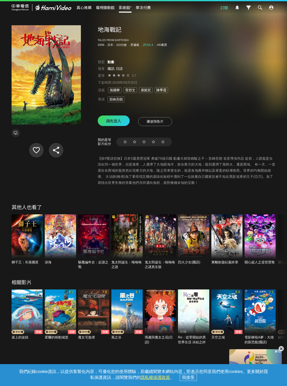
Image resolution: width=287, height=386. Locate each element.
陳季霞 (161, 90)
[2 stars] (134, 142)
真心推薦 (84, 7)
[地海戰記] (36, 150)
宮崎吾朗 (116, 99)
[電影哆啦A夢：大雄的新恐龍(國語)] (260, 317)
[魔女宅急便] (93, 314)
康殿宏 (146, 90)
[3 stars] (144, 142)
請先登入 (113, 120)
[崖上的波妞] (27, 314)
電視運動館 (105, 7)
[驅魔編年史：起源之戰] (93, 241)
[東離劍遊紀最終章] (227, 239)
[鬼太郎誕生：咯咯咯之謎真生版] (160, 241)
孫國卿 (115, 90)
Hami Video (41, 7)
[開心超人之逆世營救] (260, 239)
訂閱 (224, 7)
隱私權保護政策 (155, 377)
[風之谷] (127, 314)
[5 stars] (163, 142)
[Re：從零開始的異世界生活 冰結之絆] (193, 317)
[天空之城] (227, 314)
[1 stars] (125, 142)
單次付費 (143, 7)
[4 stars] (153, 142)
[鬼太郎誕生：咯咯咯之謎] (127, 241)
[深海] (60, 239)
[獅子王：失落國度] (27, 239)
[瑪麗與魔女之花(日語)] (160, 317)
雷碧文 (130, 90)
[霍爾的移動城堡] (60, 314)
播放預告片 (155, 121)
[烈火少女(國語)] (193, 239)
